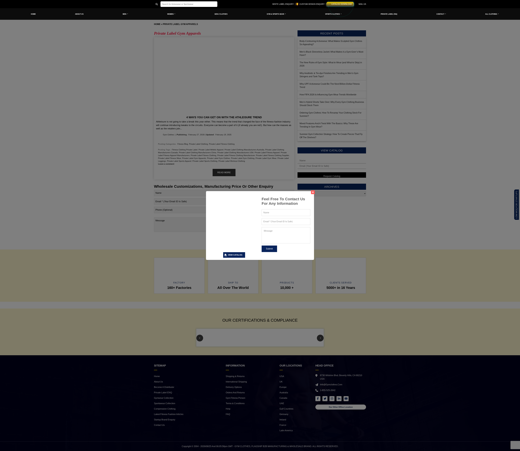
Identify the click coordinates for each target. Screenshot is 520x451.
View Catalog (235, 255)
